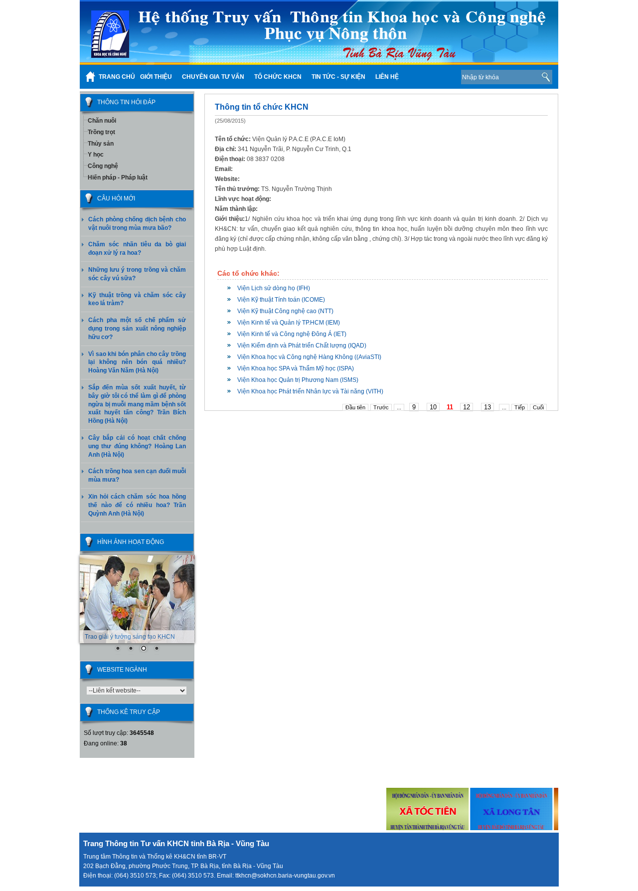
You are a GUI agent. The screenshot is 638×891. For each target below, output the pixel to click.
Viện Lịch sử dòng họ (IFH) (273, 288)
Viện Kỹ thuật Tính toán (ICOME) (281, 299)
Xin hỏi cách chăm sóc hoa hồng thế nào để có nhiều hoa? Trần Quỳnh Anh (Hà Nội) (137, 505)
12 (466, 407)
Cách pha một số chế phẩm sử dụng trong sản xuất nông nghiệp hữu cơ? (137, 329)
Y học (96, 154)
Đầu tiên (355, 407)
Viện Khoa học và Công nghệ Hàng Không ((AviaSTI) (309, 357)
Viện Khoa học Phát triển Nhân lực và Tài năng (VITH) (310, 391)
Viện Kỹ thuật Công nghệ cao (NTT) (285, 311)
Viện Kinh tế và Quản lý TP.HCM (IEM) (288, 322)
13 (487, 407)
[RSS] (438, 76)
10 (433, 407)
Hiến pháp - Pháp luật (118, 177)
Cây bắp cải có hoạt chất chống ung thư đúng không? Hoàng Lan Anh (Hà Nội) (137, 446)
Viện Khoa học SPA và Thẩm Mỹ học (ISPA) (295, 368)
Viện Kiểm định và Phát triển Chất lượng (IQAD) (301, 345)
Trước (381, 407)
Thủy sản (101, 143)
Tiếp (519, 407)
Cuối (538, 407)
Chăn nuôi (102, 120)
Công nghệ (103, 166)
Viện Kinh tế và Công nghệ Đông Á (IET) (291, 334)
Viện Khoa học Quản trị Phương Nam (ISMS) (297, 379)
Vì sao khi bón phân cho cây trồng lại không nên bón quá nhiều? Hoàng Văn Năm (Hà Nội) (137, 362)
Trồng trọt (101, 132)
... (399, 407)
